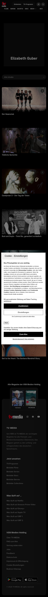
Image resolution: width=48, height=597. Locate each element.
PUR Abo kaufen (23, 334)
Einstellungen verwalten (23, 312)
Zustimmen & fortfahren (23, 306)
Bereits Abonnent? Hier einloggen (23, 339)
